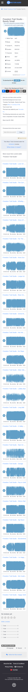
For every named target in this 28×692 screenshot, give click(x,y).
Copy (20, 132)
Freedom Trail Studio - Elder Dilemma (15, 370)
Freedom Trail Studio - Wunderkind (14, 538)
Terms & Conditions (18, 663)
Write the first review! (15, 654)
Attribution (11, 144)
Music (9, 104)
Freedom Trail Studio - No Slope (13, 351)
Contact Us (20, 666)
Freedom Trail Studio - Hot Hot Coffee (15, 332)
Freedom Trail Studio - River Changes (15, 295)
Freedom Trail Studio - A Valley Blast (15, 426)
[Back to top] (14, 686)
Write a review (5, 621)
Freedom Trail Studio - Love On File (14, 164)
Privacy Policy (9, 666)
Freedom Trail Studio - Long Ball (13, 407)
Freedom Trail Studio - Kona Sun (13, 257)
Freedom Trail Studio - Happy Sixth (14, 595)
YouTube (15, 670)
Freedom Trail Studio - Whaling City (14, 201)
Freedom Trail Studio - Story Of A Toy (15, 220)
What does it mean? (14, 147)
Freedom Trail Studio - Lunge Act (14, 276)
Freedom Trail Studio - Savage (13, 463)
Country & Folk (16, 104)
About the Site (8, 663)
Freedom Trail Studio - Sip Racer (13, 520)
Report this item (22, 138)
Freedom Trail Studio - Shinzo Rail (14, 501)
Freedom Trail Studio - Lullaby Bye (14, 389)
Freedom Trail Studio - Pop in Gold (14, 482)
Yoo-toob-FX (22, 74)
